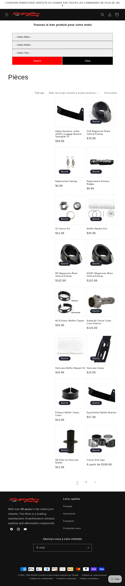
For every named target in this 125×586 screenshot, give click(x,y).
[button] (6, 14)
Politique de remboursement (94, 575)
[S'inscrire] (88, 548)
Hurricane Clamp (95, 368)
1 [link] (77, 482)
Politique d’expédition (89, 579)
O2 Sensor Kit (62, 228)
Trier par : (40, 93)
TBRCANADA (32, 575)
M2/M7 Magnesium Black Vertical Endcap (100, 274)
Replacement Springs (66, 181)
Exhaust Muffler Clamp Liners (67, 414)
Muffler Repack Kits (97, 228)
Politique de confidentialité (41, 579)
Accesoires (69, 513)
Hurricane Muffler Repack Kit (70, 368)
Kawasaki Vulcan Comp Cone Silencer (99, 322)
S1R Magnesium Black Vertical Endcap (98, 132)
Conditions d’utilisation (66, 579)
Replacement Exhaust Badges (98, 182)
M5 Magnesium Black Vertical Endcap (66, 274)
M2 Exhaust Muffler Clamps (69, 320)
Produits (67, 506)
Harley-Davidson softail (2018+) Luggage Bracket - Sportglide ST (69, 134)
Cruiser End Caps (96, 460)
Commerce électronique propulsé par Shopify (58, 575)
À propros (68, 521)
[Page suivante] (94, 482)
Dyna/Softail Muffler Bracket (101, 412)
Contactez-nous (72, 528)
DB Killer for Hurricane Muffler (67, 461)
